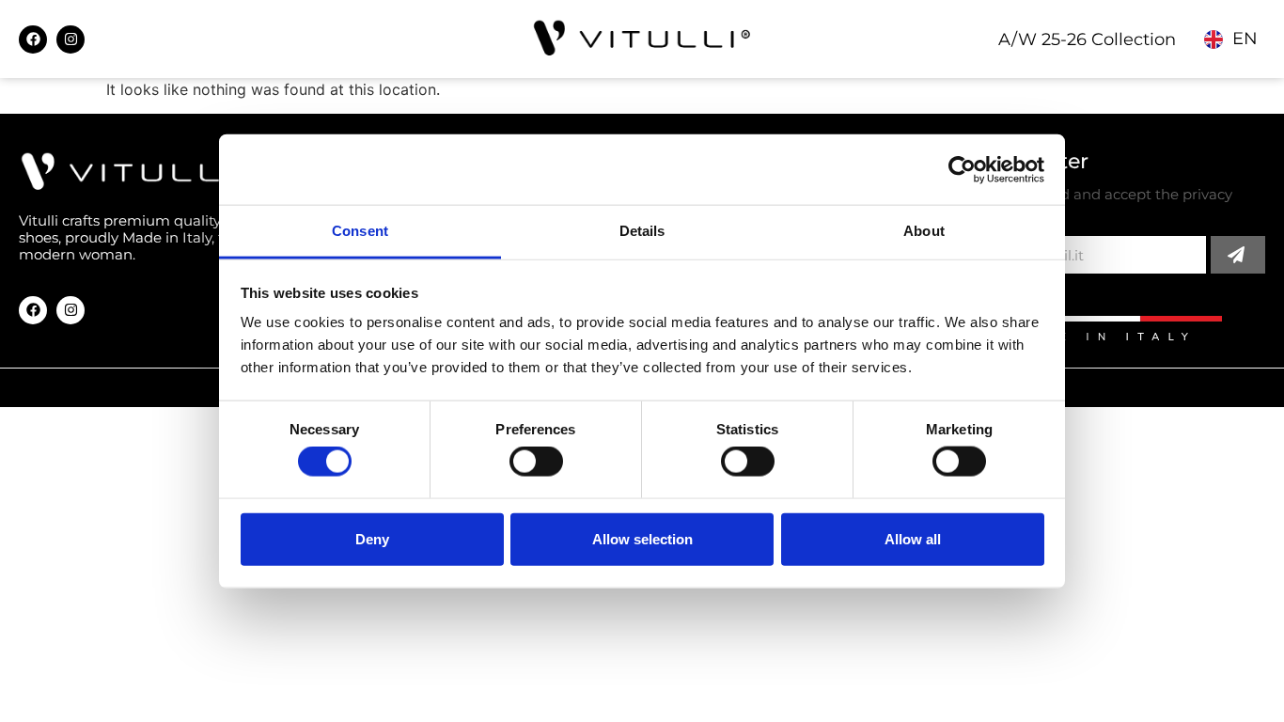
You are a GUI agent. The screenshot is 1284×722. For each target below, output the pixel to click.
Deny (372, 538)
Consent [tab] (360, 231)
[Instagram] (70, 39)
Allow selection (642, 538)
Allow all (913, 538)
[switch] (536, 462)
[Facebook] (33, 39)
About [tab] (924, 231)
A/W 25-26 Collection (1087, 39)
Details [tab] (642, 231)
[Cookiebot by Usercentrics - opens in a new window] (962, 169)
